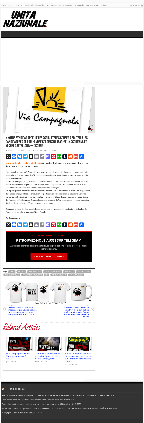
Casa (4, 5)
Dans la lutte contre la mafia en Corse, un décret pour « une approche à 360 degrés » (36, 404)
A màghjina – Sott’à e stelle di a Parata (17, 413)
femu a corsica (35, 272)
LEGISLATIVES (39, 150)
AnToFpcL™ (12, 150)
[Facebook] (133, 5)
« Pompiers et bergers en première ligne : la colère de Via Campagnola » (47, 356)
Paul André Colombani (32, 275)
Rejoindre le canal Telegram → (49, 256)
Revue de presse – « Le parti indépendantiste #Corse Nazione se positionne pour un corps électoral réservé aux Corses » (22, 310)
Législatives (69, 272)
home (11, 5)
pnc (46, 275)
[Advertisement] (72, 60)
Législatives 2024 (83, 272)
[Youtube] (142, 5)
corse (12, 272)
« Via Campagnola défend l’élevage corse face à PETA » (18, 356)
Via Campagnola (51, 150)
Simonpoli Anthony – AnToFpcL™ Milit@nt (91, 5)
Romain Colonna (59, 275)
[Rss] (131, 5)
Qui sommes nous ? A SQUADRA (59, 5)
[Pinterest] (139, 5)
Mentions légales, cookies (34, 5)
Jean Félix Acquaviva (53, 272)
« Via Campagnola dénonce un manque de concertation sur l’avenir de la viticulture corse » (78, 357)
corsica (21, 272)
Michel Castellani (12, 275)
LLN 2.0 (19, 5)
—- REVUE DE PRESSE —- (16, 389)
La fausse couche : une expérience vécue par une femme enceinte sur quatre (32, 400)
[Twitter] (136, 5)
